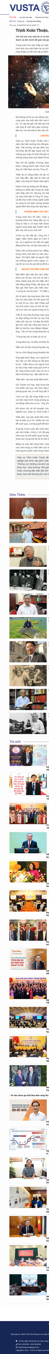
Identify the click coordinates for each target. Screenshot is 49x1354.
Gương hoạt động (34, 21)
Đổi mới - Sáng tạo (17, 21)
